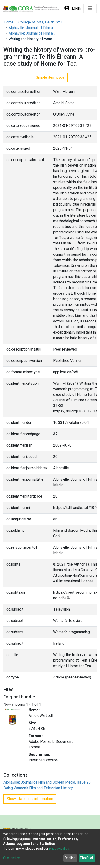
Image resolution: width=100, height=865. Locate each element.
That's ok (87, 858)
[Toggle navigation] (90, 8)
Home (8, 22)
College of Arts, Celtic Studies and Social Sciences (41, 22)
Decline (70, 858)
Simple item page (50, 77)
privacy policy (59, 848)
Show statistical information (30, 799)
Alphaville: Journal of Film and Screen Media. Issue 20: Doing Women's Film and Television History (32, 33)
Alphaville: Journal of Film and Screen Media (32, 28)
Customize (11, 858)
